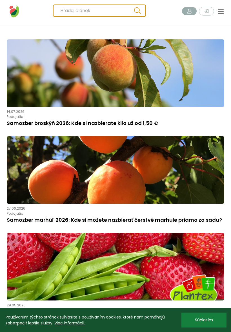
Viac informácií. (69, 323)
